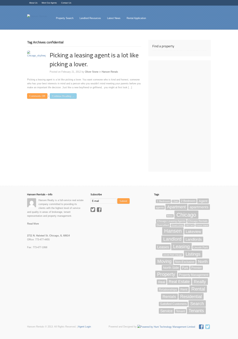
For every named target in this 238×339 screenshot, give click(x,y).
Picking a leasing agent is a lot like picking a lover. (94, 59)
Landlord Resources (90, 18)
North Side (171, 268)
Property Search (64, 18)
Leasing (181, 246)
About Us (33, 3)
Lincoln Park (200, 247)
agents (160, 207)
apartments (199, 207)
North (203, 261)
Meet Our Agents (49, 3)
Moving (164, 261)
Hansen (173, 231)
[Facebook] (99, 210)
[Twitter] (93, 210)
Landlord (172, 239)
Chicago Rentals (198, 221)
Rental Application (136, 18)
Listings (193, 254)
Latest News (113, 18)
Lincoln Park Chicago (172, 255)
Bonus (170, 216)
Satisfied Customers (173, 303)
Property (166, 274)
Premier (196, 267)
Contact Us (66, 3)
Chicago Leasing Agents (171, 221)
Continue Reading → (63, 96)
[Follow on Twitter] (208, 327)
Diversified (163, 225)
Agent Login (84, 326)
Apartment (176, 207)
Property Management (193, 274)
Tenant (180, 311)
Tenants (196, 310)
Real (161, 282)
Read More (33, 223)
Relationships (168, 289)
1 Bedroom (163, 201)
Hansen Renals (110, 71)
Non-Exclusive (184, 261)
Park (185, 267)
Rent (183, 289)
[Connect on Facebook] (202, 327)
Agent (203, 201)
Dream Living (177, 225)
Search (197, 303)
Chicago (186, 215)
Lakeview (193, 232)
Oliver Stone (91, 71)
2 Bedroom (188, 201)
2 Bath (175, 201)
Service (166, 311)
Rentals (169, 297)
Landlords (194, 239)
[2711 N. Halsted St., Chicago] (37, 16)
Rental (198, 289)
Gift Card (190, 225)
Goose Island (202, 225)
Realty (200, 281)
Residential (191, 296)
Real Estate (179, 281)
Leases (163, 247)
